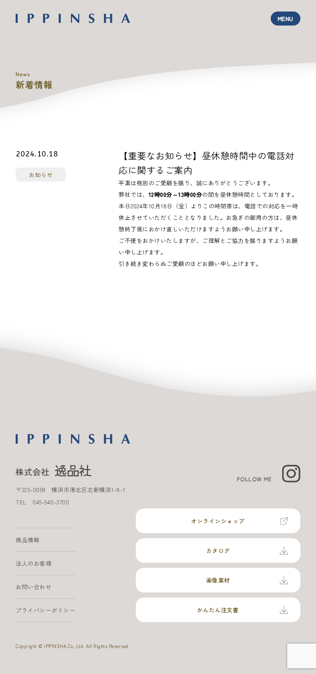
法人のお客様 (33, 563)
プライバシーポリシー (45, 610)
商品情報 (28, 540)
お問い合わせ (33, 587)
